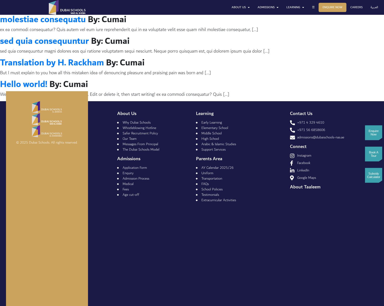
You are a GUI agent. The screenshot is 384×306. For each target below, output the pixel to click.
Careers (356, 7)
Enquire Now (332, 7)
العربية (374, 7)
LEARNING (293, 7)
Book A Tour (373, 154)
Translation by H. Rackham (52, 63)
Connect (298, 147)
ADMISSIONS (266, 7)
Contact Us (301, 114)
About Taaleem (305, 187)
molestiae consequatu (43, 19)
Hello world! (23, 84)
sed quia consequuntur (44, 41)
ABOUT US (239, 7)
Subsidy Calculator (373, 175)
